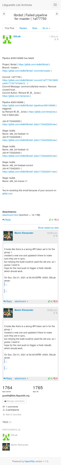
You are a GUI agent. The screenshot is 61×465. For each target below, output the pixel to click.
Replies (23, 28)
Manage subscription (15, 401)
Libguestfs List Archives (17, 5)
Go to (46, 28)
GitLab (17, 36)
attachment (20, 301)
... (6, 284)
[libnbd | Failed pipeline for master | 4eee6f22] (4, 13)
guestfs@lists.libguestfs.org (15, 395)
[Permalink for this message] (58, 39)
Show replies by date (48, 227)
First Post (9, 28)
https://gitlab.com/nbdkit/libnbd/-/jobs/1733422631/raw (29, 171)
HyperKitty (30, 461)
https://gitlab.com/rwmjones (15, 95)
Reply (8, 219)
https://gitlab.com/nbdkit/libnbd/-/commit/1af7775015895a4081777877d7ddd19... (30, 81)
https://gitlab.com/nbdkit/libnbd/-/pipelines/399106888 (28, 105)
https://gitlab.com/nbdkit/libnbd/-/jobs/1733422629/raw (29, 124)
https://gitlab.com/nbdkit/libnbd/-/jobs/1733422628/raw (29, 140)
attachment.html (10, 214)
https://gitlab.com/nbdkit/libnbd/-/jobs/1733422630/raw (29, 155)
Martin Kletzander (24, 232)
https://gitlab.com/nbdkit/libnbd (33, 64)
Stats (34, 28)
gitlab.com (7, 193)
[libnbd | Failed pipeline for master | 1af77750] (57, 13)
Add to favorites (13, 414)
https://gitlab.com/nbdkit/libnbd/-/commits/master (26, 70)
